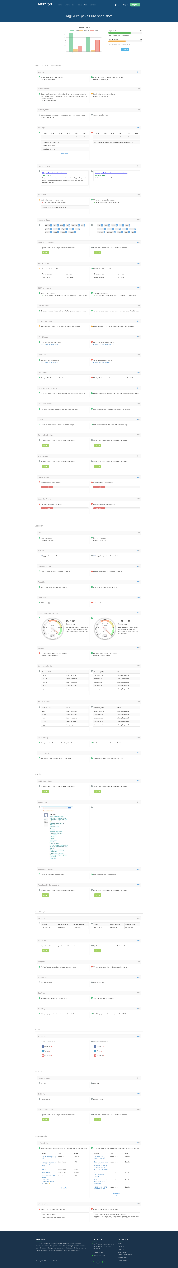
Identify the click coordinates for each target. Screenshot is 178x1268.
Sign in (45, 253)
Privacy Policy (123, 1258)
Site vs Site (69, 5)
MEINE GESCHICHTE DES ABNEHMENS (100, 1188)
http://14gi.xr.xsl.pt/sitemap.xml (50, 344)
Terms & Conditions (125, 1255)
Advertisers (122, 1260)
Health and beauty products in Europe (99, 1157)
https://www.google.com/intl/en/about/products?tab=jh (49, 1164)
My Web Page (46, 1172)
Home (59, 5)
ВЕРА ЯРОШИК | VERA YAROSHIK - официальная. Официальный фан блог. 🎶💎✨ (49, 1179)
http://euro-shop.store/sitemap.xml (103, 344)
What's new (122, 1252)
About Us (121, 1249)
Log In (125, 5)
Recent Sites (82, 5)
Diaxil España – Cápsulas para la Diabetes (99, 1174)
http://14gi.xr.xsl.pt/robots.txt (49, 362)
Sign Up (135, 5)
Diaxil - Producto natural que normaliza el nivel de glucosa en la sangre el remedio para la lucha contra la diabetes (101, 1165)
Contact (93, 5)
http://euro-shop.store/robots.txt (102, 362)
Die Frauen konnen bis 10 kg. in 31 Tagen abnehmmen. (100, 1181)
